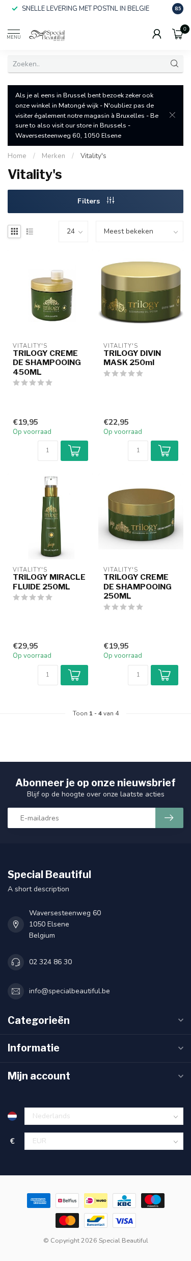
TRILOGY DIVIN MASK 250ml (132, 358)
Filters (89, 201)
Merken (53, 156)
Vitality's (93, 156)
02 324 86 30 (50, 962)
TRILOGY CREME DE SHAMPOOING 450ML (47, 363)
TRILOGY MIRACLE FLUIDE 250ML (49, 582)
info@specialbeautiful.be (69, 991)
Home (17, 156)
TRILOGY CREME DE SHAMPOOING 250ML (137, 587)
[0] (177, 33)
